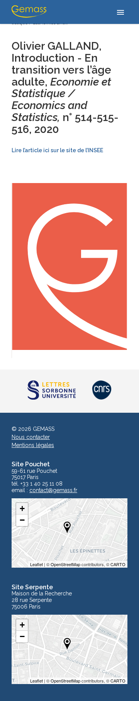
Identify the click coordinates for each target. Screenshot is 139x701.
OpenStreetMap (65, 564)
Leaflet (36, 564)
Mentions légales (33, 445)
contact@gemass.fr (53, 490)
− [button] (22, 520)
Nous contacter (31, 437)
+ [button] (22, 508)
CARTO (117, 564)
